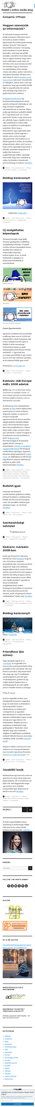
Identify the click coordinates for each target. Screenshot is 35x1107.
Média (20, 472)
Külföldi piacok (7, 472)
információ (7, 170)
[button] (17, 1093)
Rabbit (8, 168)
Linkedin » (27, 830)
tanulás (14, 170)
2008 (22, 474)
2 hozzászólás (22, 170)
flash (9, 798)
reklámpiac (15, 478)
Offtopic (29, 168)
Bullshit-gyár (12, 485)
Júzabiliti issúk (13, 769)
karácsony (12, 220)
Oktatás (8, 1074)
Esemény (8, 1044)
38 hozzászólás (18, 514)
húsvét (5, 539)
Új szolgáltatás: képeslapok (13, 231)
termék (29, 603)
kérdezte (20, 559)
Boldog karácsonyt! (16, 178)
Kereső (27, 470)
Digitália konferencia (12, 99)
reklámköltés (7, 478)
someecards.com (19, 366)
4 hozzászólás (14, 800)
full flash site (15, 798)
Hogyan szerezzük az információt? (15, 27)
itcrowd (6, 761)
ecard (6, 220)
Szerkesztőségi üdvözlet (13, 524)
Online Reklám (7, 474)
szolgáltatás (23, 603)
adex (26, 474)
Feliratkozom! (17, 1104)
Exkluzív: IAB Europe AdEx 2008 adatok (17, 382)
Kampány (8, 1052)
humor (9, 373)
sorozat (12, 761)
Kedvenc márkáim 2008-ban (15, 548)
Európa (5, 476)
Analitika (8, 1039)
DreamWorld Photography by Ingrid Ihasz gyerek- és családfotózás (17, 946)
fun (5, 373)
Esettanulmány (10, 1047)
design (5, 798)
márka (17, 603)
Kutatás (15, 472)
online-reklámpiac (24, 476)
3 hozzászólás (17, 373)
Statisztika (16, 474)
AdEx (14, 409)
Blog (6, 1041)
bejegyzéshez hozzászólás (17, 539)
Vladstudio (22, 213)
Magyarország (13, 438)
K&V (6, 1050)
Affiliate (8, 1036)
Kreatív (21, 798)
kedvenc (11, 603)
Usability (5, 800)
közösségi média (11, 1058)
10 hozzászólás (25, 478)
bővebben (28, 163)
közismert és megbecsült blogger (14, 755)
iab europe (13, 476)
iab (9, 476)
